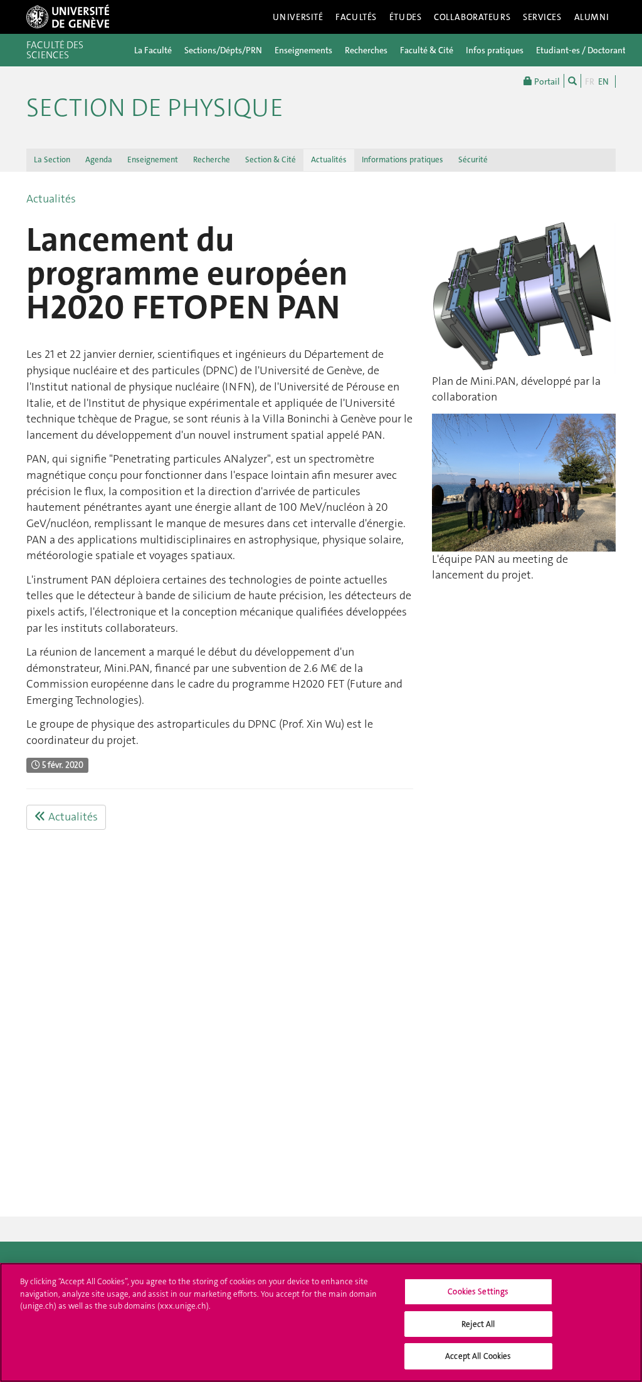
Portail (546, 81)
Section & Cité (270, 159)
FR (589, 81)
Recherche (211, 159)
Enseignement (152, 159)
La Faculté (153, 50)
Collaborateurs (472, 17)
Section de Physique (154, 107)
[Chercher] (572, 81)
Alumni (591, 17)
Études (405, 17)
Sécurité (473, 159)
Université (298, 17)
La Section (52, 159)
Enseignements (303, 50)
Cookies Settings (478, 1291)
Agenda (98, 159)
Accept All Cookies (478, 1356)
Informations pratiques (402, 159)
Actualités (329, 159)
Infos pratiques (495, 50)
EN (603, 81)
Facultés (356, 17)
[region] (321, 1322)
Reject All (478, 1324)
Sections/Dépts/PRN (223, 50)
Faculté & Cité (426, 50)
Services (542, 17)
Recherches (366, 50)
